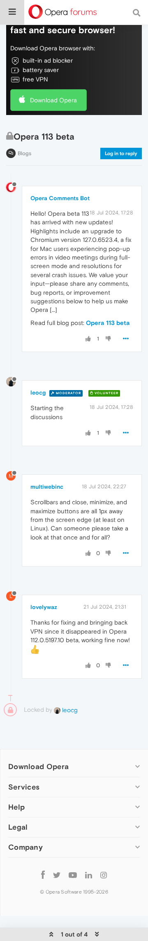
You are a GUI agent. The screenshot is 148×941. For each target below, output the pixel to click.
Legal (18, 827)
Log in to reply (121, 153)
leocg (38, 392)
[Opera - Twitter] (57, 875)
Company (25, 847)
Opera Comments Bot (60, 198)
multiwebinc (46, 486)
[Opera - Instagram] (103, 875)
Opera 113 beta (108, 322)
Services (23, 787)
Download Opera (53, 100)
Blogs (24, 153)
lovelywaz (43, 607)
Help (16, 807)
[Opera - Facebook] (43, 875)
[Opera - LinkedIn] (88, 875)
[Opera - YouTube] (73, 875)
